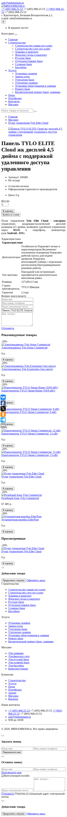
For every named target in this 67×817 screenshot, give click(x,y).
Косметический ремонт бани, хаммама (37, 92)
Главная (13, 39)
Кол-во (5, 200)
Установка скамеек (26, 73)
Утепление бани (24, 79)
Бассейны (20, 67)
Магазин (13, 104)
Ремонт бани (22, 89)
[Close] (2, 567)
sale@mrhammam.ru (12, 2)
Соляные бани (23, 64)
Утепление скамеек (26, 82)
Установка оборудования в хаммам (35, 85)
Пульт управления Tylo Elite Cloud (28, 122)
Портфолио (15, 98)
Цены (11, 95)
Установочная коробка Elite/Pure (20, 519)
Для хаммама (16, 653)
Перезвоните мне (12, 752)
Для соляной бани (18, 662)
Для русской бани (18, 659)
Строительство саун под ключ (32, 48)
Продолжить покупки (13, 580)
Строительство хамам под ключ (33, 45)
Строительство (17, 42)
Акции (12, 692)
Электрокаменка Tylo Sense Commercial (24, 347)
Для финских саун (19, 656)
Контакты (14, 101)
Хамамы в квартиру (26, 51)
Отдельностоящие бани (29, 61)
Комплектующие (18, 668)
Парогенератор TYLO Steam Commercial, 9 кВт (29, 412)
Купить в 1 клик (11, 214)
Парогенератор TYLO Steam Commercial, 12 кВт (29, 433)
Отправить (7, 328)
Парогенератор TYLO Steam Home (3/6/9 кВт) (28, 390)
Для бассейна (16, 665)
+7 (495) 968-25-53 (12, 9)
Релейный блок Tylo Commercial (20, 498)
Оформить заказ (35, 580)
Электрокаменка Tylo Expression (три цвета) (27, 369)
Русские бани (23, 58)
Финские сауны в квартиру (31, 54)
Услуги (12, 70)
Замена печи (22, 76)
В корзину (8, 211)
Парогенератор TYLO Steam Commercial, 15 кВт (29, 455)
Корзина (13, 698)
